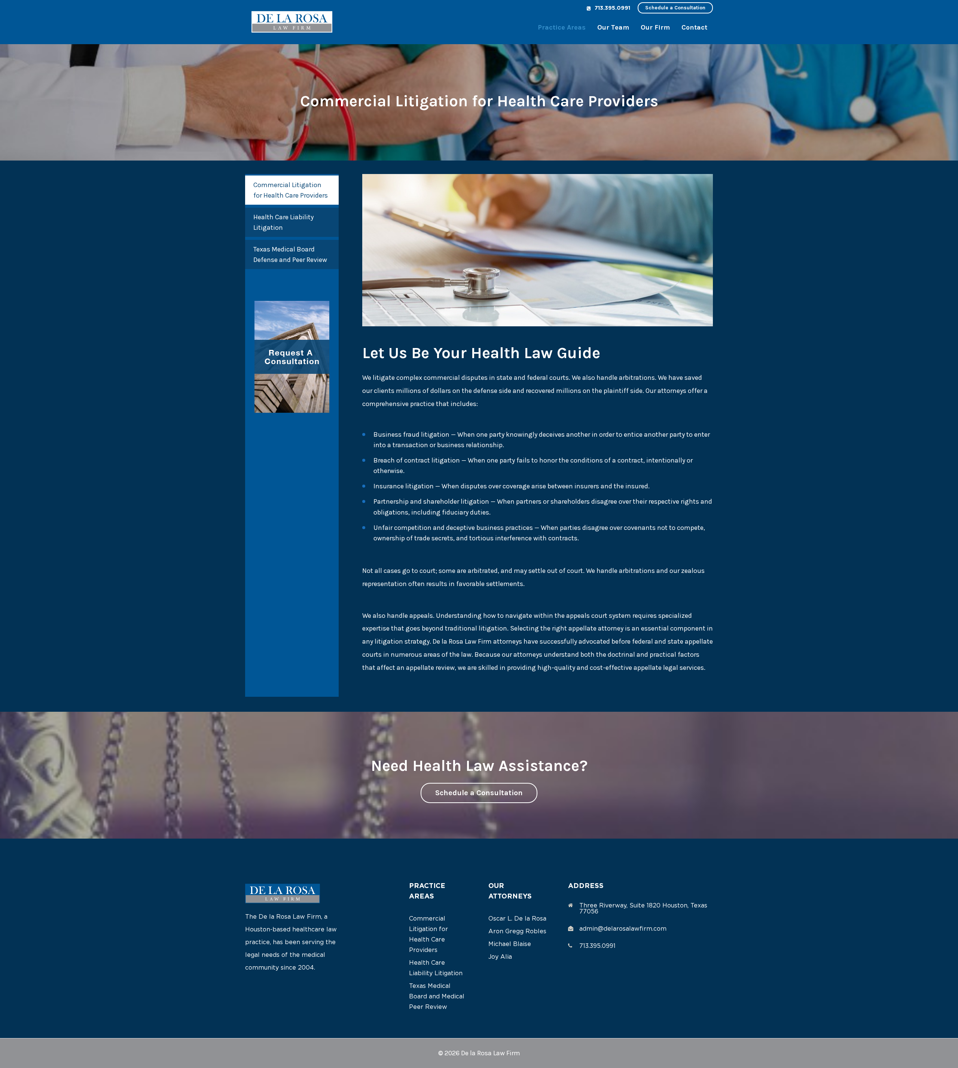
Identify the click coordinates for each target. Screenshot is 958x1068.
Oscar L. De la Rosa (517, 919)
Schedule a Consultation (675, 7)
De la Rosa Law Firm (490, 1053)
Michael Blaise (509, 944)
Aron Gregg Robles (517, 931)
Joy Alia (500, 957)
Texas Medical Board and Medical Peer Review (436, 996)
